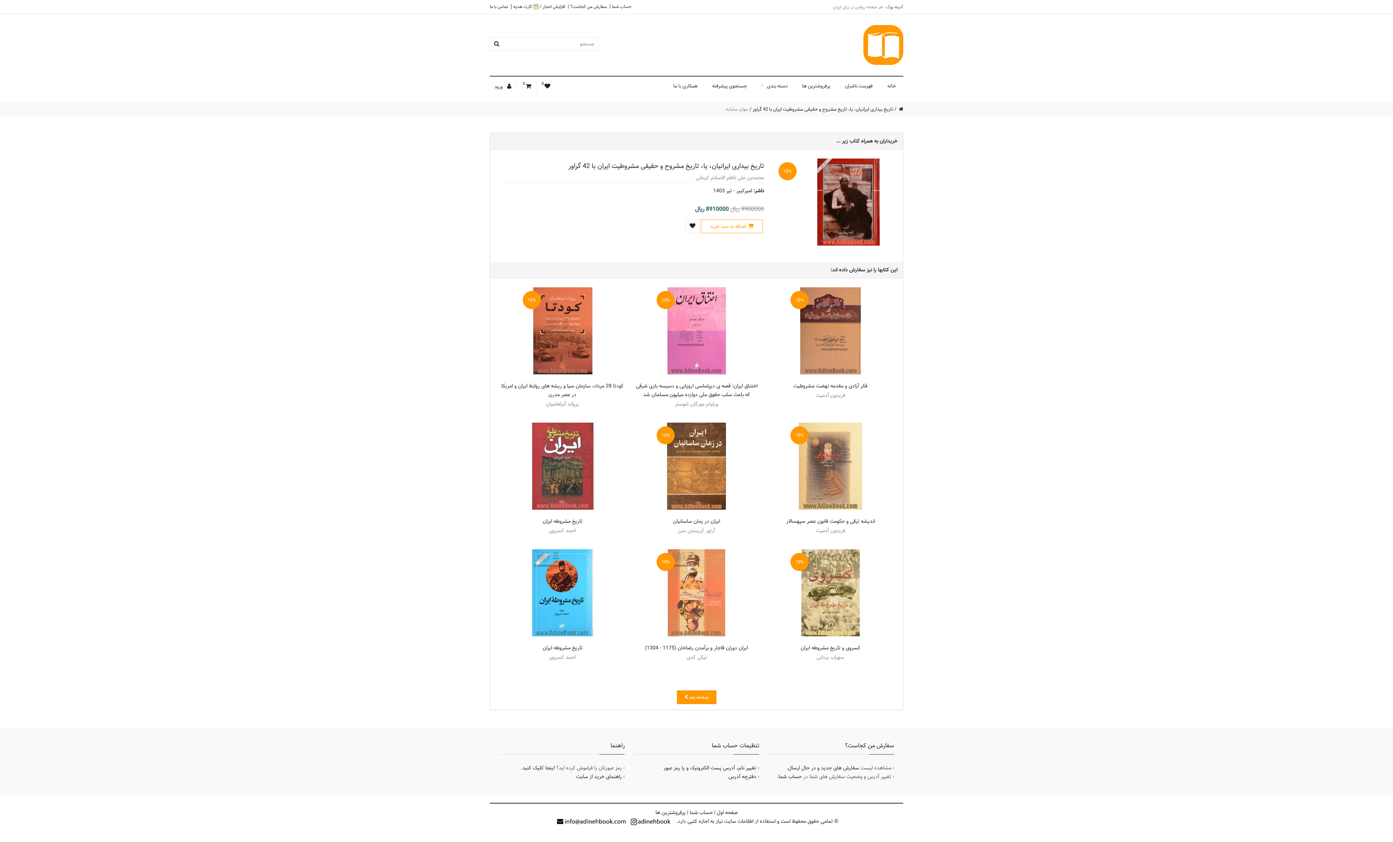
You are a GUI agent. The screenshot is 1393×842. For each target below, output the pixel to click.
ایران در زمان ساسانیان (696, 521)
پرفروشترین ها (816, 86)
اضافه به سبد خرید (728, 226)
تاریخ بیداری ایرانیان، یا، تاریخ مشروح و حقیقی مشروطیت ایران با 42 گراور (823, 109)
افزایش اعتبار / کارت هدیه (539, 6)
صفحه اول (727, 812)
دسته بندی (777, 86)
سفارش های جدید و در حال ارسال (823, 768)
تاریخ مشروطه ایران (563, 521)
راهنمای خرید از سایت (599, 776)
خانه (891, 86)
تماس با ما (499, 6)
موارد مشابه (737, 109)
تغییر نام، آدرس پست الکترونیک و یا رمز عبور (709, 768)
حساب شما (622, 6)
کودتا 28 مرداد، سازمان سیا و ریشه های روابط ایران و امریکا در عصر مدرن (562, 390)
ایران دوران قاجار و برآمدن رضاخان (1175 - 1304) (696, 648)
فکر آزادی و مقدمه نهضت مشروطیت (830, 386)
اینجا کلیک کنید (538, 768)
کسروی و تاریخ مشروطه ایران (830, 648)
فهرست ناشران (859, 86)
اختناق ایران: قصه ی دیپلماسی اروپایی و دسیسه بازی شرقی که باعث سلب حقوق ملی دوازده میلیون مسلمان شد (696, 390)
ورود (499, 87)
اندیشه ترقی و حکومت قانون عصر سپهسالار (830, 521)
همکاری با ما (685, 86)
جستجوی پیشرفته (729, 86)
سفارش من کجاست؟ (588, 6)
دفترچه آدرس (742, 776)
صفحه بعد (698, 697)
